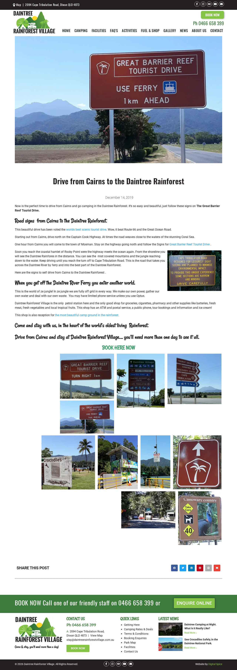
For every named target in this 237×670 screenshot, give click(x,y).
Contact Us (131, 651)
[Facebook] (197, 4)
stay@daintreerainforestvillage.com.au (90, 639)
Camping (81, 30)
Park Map (130, 642)
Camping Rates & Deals (138, 629)
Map (18, 4)
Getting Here (132, 624)
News (184, 30)
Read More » (190, 632)
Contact (216, 30)
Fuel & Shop (150, 30)
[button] (174, 568)
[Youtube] (215, 4)
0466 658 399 (136, 602)
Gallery (169, 30)
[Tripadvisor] (209, 4)
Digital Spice (215, 664)
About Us (199, 30)
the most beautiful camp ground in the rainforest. (87, 315)
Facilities (99, 30)
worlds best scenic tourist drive (86, 229)
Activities (129, 30)
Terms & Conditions (136, 633)
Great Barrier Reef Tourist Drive (189, 244)
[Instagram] (203, 4)
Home (66, 30)
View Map (96, 635)
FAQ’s (114, 30)
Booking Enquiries (135, 638)
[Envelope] (221, 4)
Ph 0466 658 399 (208, 23)
